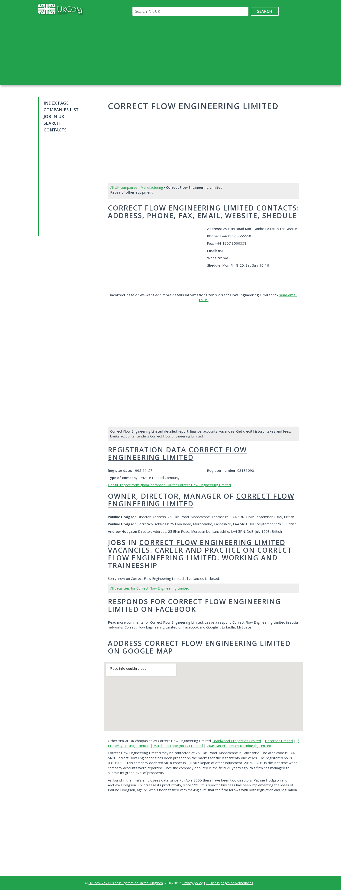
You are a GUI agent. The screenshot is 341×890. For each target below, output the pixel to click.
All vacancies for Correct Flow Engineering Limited (149, 588)
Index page (56, 103)
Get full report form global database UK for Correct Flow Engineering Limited (169, 484)
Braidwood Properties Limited (236, 740)
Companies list (61, 109)
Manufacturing (152, 187)
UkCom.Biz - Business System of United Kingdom (126, 883)
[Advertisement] (204, 50)
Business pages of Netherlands (229, 883)
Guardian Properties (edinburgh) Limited (239, 745)
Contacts (55, 130)
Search (264, 11)
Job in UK (54, 116)
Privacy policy (192, 883)
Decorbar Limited (279, 740)
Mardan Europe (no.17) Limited (178, 745)
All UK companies (124, 187)
